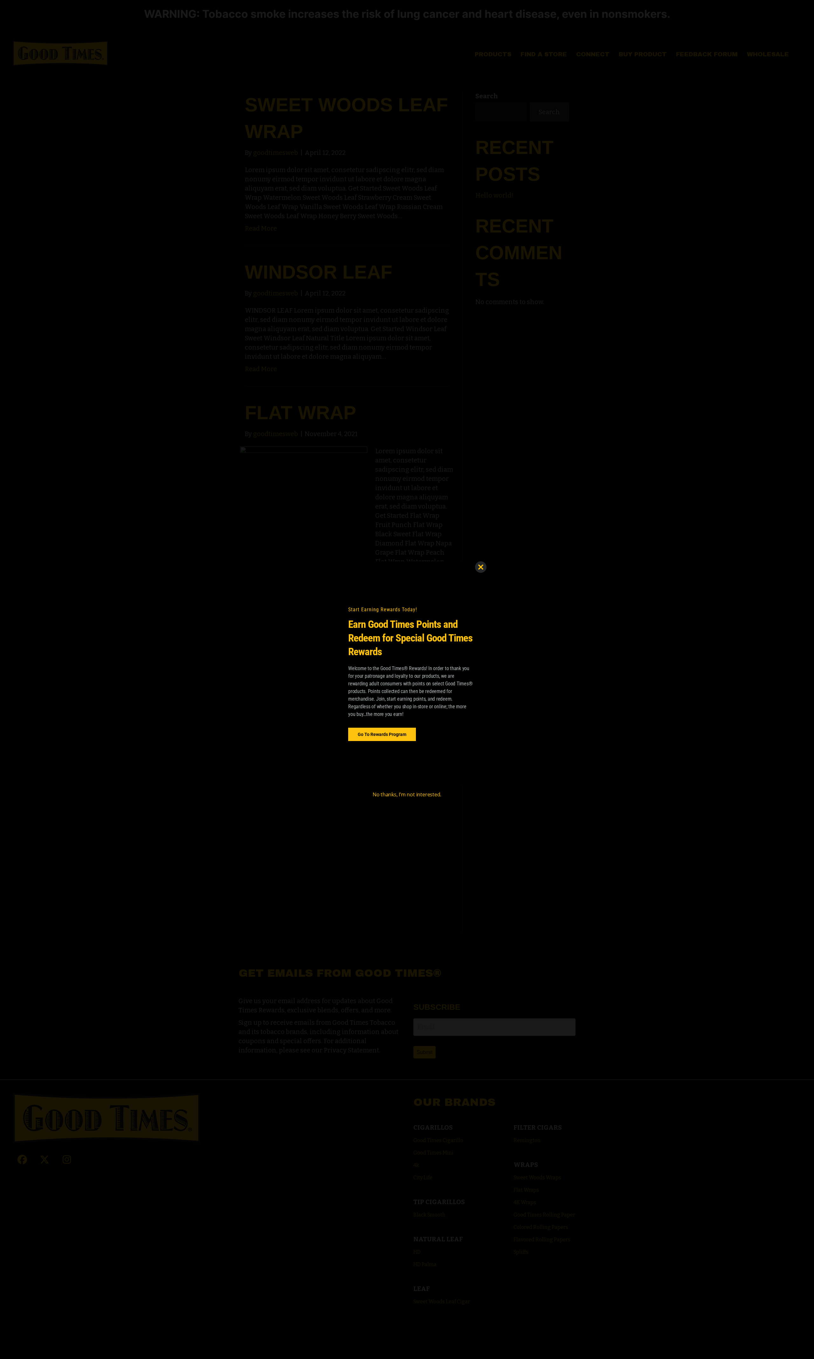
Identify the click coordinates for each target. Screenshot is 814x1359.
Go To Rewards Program (382, 734)
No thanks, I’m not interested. (407, 794)
